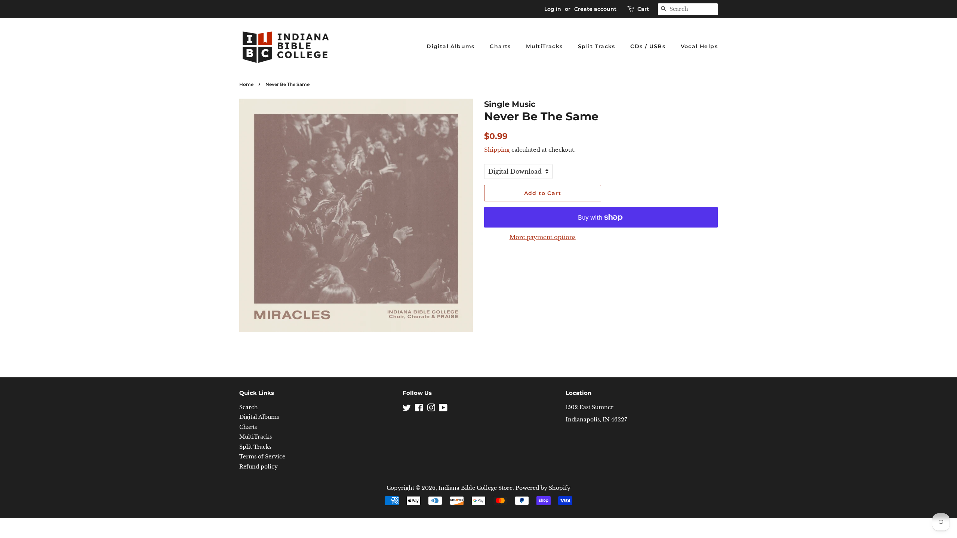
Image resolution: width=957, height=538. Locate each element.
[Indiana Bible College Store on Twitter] (407, 409)
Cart (643, 9)
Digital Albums (451, 46)
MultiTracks (544, 46)
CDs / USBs (647, 46)
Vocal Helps (699, 46)
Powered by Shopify (543, 488)
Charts (500, 46)
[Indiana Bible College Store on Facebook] (419, 409)
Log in (552, 9)
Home (246, 84)
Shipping (497, 149)
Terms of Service (262, 457)
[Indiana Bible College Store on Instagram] (431, 409)
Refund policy (258, 467)
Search (248, 407)
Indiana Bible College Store (476, 488)
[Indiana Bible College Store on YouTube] (443, 409)
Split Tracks (596, 46)
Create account (595, 9)
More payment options (543, 237)
